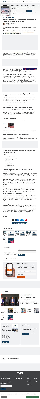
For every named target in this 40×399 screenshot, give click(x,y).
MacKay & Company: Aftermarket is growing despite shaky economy (4, 311)
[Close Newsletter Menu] (39, 5)
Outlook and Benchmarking (25, 294)
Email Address (20, 249)
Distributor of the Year (8, 17)
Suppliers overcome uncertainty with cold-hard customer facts (29, 297)
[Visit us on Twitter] (17, 378)
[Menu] (1, 1)
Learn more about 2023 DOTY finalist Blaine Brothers (28, 234)
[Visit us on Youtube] (21, 378)
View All (33, 333)
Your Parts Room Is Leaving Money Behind (29, 331)
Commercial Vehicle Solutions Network (12, 31)
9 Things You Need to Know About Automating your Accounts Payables (5, 241)
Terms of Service (25, 13)
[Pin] (26, 220)
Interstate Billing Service (11, 33)
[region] (20, 395)
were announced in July (19, 52)
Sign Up (3, 388)
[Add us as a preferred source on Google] (16, 220)
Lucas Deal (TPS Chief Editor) (11, 23)
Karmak (19, 33)
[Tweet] (23, 220)
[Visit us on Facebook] (14, 378)
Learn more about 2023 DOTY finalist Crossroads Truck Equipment (17, 234)
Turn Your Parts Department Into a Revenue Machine (5, 126)
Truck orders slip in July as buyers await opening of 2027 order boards (29, 310)
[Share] (18, 220)
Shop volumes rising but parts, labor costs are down (17, 311)
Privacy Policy (20, 13)
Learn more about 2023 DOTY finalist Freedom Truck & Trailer (5, 234)
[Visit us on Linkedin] (19, 378)
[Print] (13, 220)
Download (5, 342)
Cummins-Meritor (26, 31)
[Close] (38, 393)
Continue (21, 254)
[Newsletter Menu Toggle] (38, 1)
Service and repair (16, 308)
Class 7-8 (28, 308)
